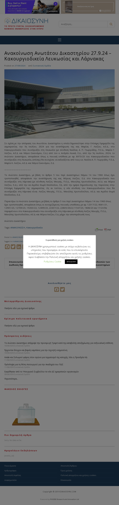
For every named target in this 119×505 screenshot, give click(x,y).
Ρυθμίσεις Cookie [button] (52, 261)
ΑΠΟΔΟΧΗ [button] (71, 261)
